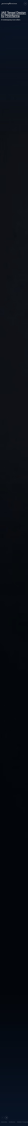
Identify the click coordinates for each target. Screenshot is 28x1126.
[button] (6, 1117)
